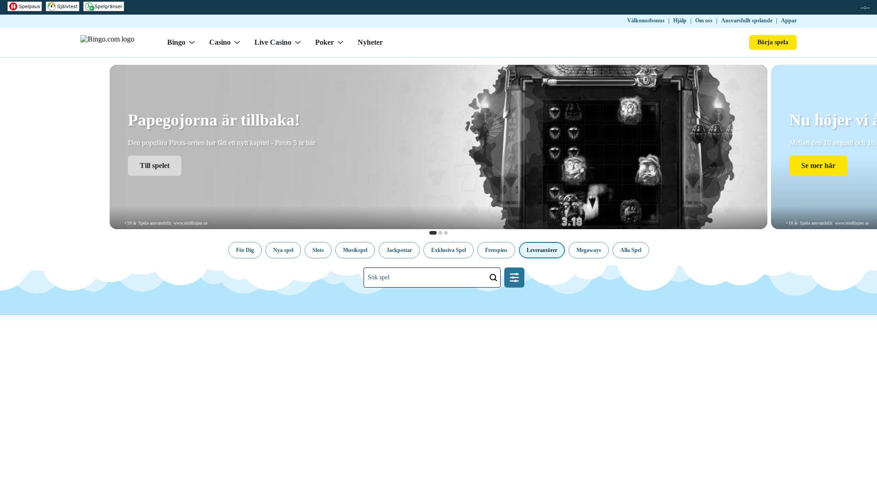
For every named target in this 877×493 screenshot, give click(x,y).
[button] (245, 250)
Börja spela (772, 42)
